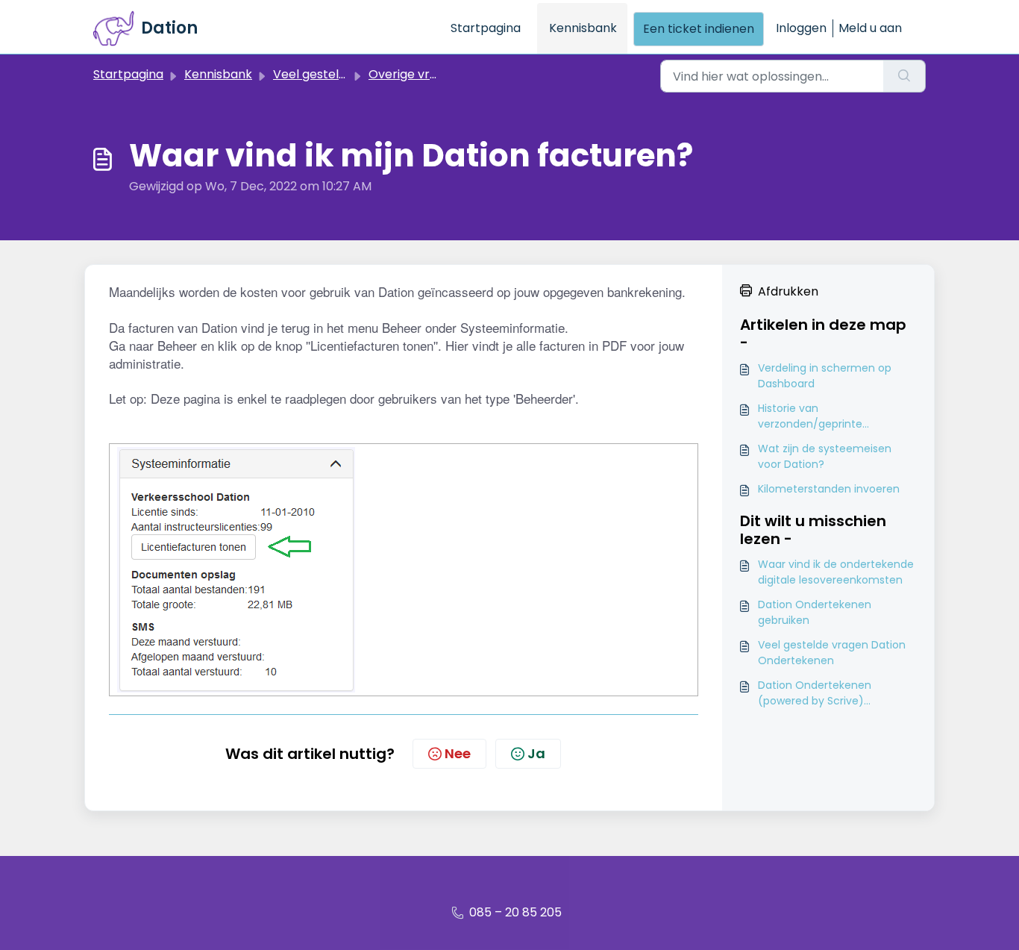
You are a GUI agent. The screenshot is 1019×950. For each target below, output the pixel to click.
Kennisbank (583, 28)
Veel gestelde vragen (335, 74)
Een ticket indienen (698, 28)
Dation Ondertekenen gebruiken (814, 612)
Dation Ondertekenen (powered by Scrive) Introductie (814, 693)
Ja (536, 753)
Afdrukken (788, 291)
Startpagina (486, 28)
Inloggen (801, 28)
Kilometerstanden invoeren (829, 488)
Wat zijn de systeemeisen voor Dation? (824, 456)
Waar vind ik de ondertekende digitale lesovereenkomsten (836, 572)
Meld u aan (870, 28)
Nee (458, 753)
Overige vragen (414, 74)
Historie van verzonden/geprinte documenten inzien (810, 416)
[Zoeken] (904, 76)
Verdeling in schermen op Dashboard (824, 375)
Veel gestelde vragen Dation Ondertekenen (832, 652)
